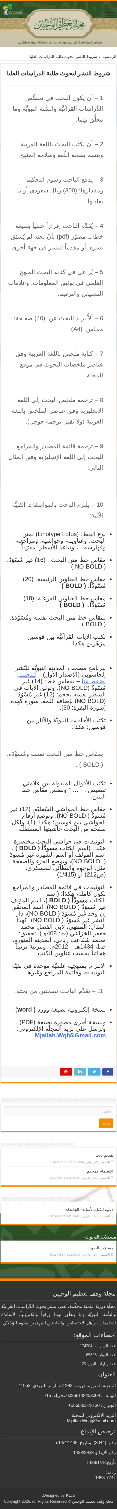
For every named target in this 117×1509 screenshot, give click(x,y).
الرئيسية (109, 56)
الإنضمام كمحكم (100, 1171)
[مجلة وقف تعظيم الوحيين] (58, 24)
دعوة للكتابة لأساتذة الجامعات (88, 1209)
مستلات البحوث (100, 1248)
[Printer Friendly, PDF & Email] (23, 1061)
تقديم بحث (104, 1155)
